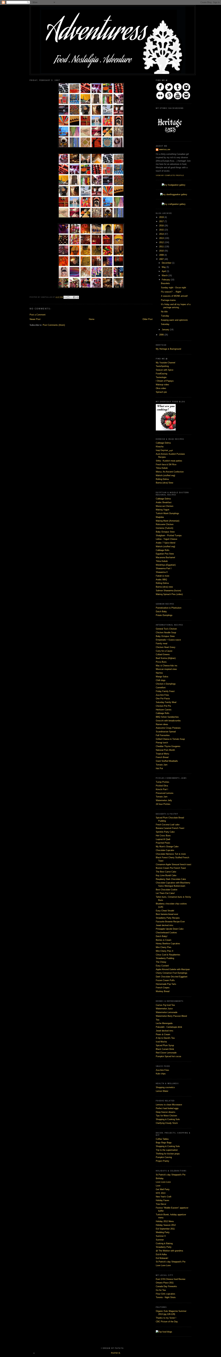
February (166, 279)
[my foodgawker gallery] (173, 185)
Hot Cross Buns (163, 835)
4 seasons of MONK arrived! (174, 296)
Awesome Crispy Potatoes (168, 728)
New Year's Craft (163, 1196)
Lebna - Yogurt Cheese (166, 539)
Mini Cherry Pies (163, 947)
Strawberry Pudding (165, 958)
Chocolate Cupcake (165, 850)
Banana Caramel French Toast (170, 828)
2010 (161, 251)
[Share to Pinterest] (77, 297)
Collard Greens (163, 654)
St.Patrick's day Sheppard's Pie (170, 1174)
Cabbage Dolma (163, 443)
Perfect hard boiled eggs (167, 1108)
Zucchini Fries (162, 695)
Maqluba (160, 517)
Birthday (160, 1178)
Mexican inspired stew (166, 669)
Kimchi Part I (162, 789)
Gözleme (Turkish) (164, 528)
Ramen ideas (162, 724)
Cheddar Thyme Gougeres (168, 746)
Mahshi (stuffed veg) (165, 475)
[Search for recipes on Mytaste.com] (164, 1332)
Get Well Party (163, 1189)
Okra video (161, 388)
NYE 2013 (160, 1193)
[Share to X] (71, 297)
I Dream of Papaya (164, 381)
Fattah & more (162, 576)
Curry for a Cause (164, 651)
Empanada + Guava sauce (168, 640)
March (165, 275)
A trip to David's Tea (165, 1038)
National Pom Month (165, 750)
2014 (161, 234)
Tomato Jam (161, 764)
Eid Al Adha (161, 1254)
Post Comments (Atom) (54, 325)
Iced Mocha (161, 1041)
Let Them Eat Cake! (165, 893)
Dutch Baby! (161, 936)
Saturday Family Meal (166, 702)
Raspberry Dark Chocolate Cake (171, 879)
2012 (161, 242)
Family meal (161, 643)
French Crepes (163, 987)
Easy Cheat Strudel (165, 910)
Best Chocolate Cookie (166, 889)
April (164, 271)
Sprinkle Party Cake (165, 832)
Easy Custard (162, 965)
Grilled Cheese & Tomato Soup (170, 739)
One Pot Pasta (163, 698)
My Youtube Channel (165, 362)
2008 (161, 255)
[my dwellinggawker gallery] (173, 194)
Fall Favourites (163, 735)
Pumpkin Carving (164, 1157)
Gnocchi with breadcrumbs (168, 720)
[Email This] (65, 297)
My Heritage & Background (168, 349)
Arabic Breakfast (163, 502)
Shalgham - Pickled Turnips (169, 535)
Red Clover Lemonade (166, 1052)
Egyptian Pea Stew (165, 554)
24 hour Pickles (163, 804)
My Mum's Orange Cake (167, 846)
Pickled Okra (162, 785)
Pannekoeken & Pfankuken (168, 608)
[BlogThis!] (68, 297)
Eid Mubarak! (162, 1258)
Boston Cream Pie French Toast (171, 868)
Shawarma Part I (163, 568)
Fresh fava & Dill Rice (166, 464)
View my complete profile (170, 175)
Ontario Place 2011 (165, 1282)
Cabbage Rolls (162, 550)
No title (164, 311)
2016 (161, 225)
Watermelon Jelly (164, 800)
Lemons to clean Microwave (169, 1104)
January (166, 329)
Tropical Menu (162, 754)
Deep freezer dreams (165, 1112)
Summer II (161, 1236)
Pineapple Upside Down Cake (169, 929)
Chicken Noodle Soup (166, 632)
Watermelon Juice (164, 1008)
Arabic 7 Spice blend (165, 543)
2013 (161, 238)
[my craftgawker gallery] (174, 204)
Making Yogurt (162, 509)
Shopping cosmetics (165, 1087)
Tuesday (165, 316)
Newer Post (35, 319)
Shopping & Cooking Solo (168, 1119)
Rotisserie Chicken (164, 524)
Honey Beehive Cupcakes (168, 943)
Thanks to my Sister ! (166, 1318)
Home (91, 319)
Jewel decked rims (164, 925)
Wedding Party (163, 1232)
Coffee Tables (162, 1139)
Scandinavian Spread (166, 731)
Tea (157, 1020)
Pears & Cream (163, 1034)
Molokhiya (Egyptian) (166, 565)
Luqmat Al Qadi (163, 839)
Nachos (159, 673)
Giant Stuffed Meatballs (167, 761)
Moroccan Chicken (164, 506)
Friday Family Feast (165, 691)
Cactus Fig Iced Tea (165, 1005)
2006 (161, 334)
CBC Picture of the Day (167, 1321)
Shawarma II (162, 572)
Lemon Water (162, 1091)
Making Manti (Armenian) (167, 521)
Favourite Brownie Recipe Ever (170, 921)
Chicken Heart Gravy (165, 647)
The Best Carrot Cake (166, 872)
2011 (161, 246)
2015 (161, 230)
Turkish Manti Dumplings (167, 513)
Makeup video (162, 384)
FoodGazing (161, 373)
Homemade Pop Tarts (166, 984)
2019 (161, 217)
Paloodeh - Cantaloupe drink (169, 1027)
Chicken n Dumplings (166, 684)
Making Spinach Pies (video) (169, 594)
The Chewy (161, 962)
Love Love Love (163, 1182)
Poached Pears (163, 843)
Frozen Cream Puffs (165, 980)
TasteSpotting (162, 366)
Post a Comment (37, 314)
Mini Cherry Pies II (164, 951)
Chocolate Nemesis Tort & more (171, 854)
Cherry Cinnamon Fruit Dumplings (171, 973)
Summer (160, 1240)
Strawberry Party (163, 1247)
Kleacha (159, 446)
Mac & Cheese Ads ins (166, 665)
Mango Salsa (162, 676)
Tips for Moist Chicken (166, 1115)
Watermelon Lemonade (166, 1012)
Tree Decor (161, 1204)
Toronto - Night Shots (166, 1297)
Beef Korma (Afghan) (166, 658)
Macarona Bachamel (165, 557)
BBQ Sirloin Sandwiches (167, 717)
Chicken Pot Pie (163, 706)
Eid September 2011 (165, 1229)
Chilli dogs (161, 680)
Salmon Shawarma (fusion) (168, 590)
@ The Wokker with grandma (169, 1250)
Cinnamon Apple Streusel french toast (173, 864)
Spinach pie (161, 392)
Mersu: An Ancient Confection (170, 472)
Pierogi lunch (162, 742)
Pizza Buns (161, 662)
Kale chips (161, 1073)
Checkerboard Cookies (166, 932)
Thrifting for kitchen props (168, 1153)
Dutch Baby (161, 611)
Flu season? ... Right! (171, 292)
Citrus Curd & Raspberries (168, 954)
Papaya (115, 1353)
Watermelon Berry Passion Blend (171, 1016)
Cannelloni (161, 687)
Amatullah (164, 149)
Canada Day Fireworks (166, 1286)
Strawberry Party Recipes (168, 918)
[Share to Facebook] (74, 297)
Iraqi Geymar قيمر (164, 450)
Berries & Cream (163, 940)
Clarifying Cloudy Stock (167, 1123)
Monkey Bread (162, 991)
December (167, 263)
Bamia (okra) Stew (164, 482)
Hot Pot (159, 768)
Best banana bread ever (167, 914)
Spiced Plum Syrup (165, 1045)
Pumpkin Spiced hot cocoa (168, 1056)
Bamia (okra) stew (164, 587)
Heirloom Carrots (163, 709)
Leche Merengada (164, 1023)
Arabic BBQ (161, 579)
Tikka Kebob (162, 468)
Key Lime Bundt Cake (166, 875)
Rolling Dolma (162, 479)
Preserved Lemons (164, 793)
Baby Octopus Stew (165, 532)
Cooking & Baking (164, 1243)
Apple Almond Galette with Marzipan (173, 969)
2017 (161, 221)
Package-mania (168, 300)
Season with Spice (164, 370)
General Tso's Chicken (166, 629)
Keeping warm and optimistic (174, 320)
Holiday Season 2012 (166, 1225)
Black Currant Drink (165, 1049)
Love (158, 1185)
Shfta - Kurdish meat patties (169, 461)
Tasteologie (161, 377)
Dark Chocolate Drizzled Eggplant (171, 976)
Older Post (148, 319)
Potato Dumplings (164, 615)
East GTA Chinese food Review (170, 1279)
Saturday (165, 324)
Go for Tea (161, 1290)
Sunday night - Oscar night (173, 287)
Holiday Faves (162, 1200)
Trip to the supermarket (167, 1150)
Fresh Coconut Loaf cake (167, 824)
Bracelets (165, 283)
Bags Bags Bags (164, 1142)
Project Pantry (162, 1161)
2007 (161, 259)
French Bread (162, 757)
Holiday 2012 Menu (165, 1221)
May (164, 267)
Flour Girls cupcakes (165, 1294)
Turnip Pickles (162, 782)
